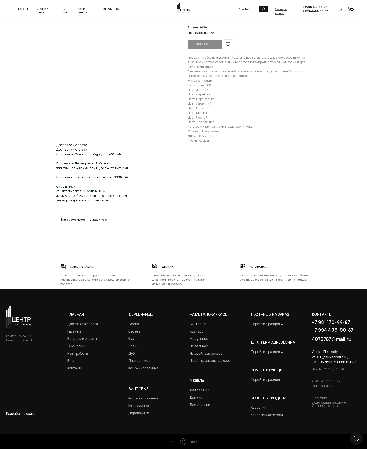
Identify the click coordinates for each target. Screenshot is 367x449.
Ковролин (258, 407)
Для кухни (198, 397)
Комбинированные (143, 368)
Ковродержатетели (267, 414)
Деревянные (140, 314)
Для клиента (110, 8)
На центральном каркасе (210, 360)
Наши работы (77, 353)
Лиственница (139, 360)
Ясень (133, 346)
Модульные (199, 338)
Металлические (141, 405)
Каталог (23, 8)
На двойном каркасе (206, 353)
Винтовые (198, 324)
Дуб (131, 353)
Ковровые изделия (270, 397)
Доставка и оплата (82, 324)
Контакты (75, 368)
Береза (134, 331)
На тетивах (199, 346)
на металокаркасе (208, 314)
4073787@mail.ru (331, 339)
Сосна (133, 324)
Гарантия (74, 331)
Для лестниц (200, 390)
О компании (76, 346)
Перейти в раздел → (267, 324)
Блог (71, 360)
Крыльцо (197, 331)
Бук (131, 338)
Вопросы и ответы (82, 338)
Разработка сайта (21, 413)
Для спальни (200, 404)
